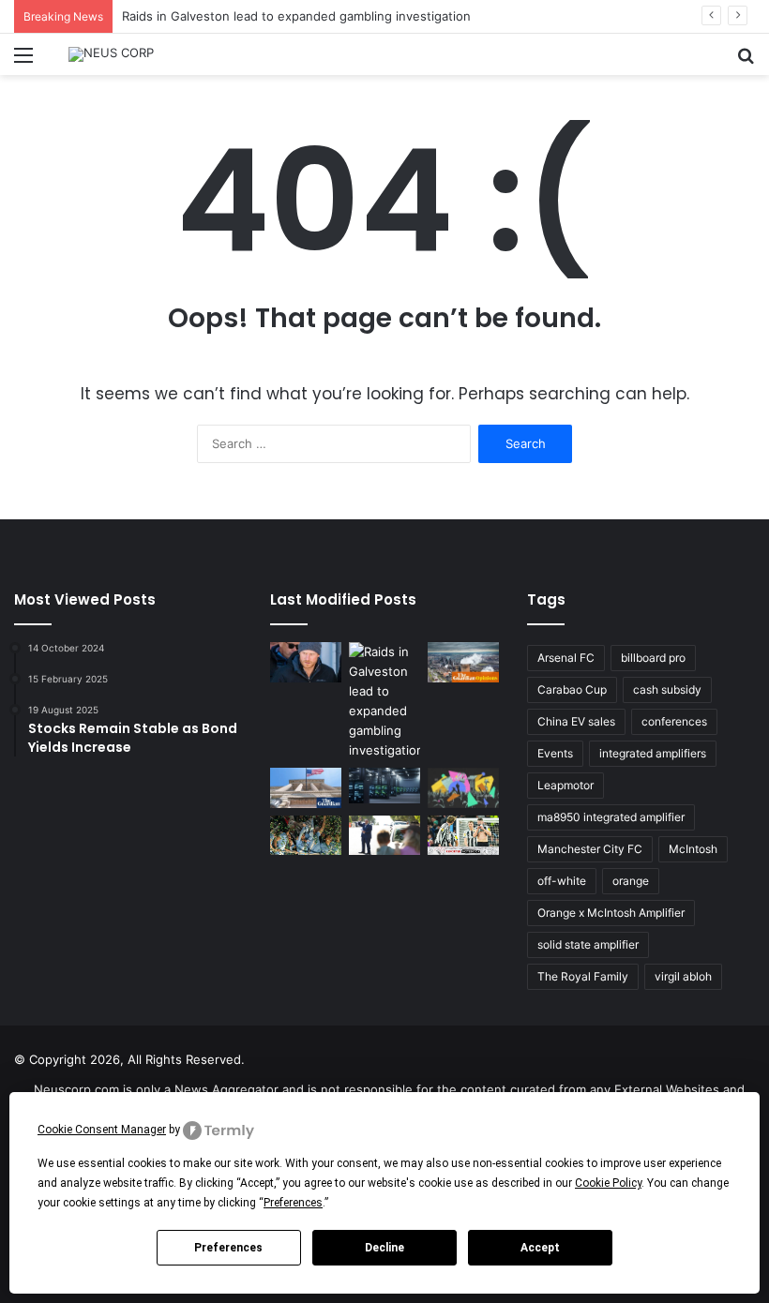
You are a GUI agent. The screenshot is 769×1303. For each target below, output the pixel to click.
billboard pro (653, 658)
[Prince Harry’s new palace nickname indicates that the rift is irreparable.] (305, 662)
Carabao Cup (572, 689)
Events (555, 753)
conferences (674, 721)
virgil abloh (683, 976)
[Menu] (23, 61)
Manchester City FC (589, 849)
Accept (540, 1247)
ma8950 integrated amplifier (611, 817)
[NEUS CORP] (111, 54)
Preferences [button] (293, 1202)
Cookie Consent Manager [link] (102, 1129)
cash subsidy (667, 689)
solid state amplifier (588, 944)
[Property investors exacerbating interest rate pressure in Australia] (384, 836)
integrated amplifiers (652, 753)
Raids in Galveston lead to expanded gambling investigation (296, 15)
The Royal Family (582, 976)
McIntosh (693, 849)
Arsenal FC (566, 658)
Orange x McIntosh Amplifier (611, 913)
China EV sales (576, 721)
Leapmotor (565, 785)
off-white (561, 881)
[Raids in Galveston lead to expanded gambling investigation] (384, 701)
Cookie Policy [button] (608, 1183)
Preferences (228, 1247)
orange (630, 881)
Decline (384, 1247)
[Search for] (745, 61)
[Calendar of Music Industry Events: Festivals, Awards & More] (463, 788)
